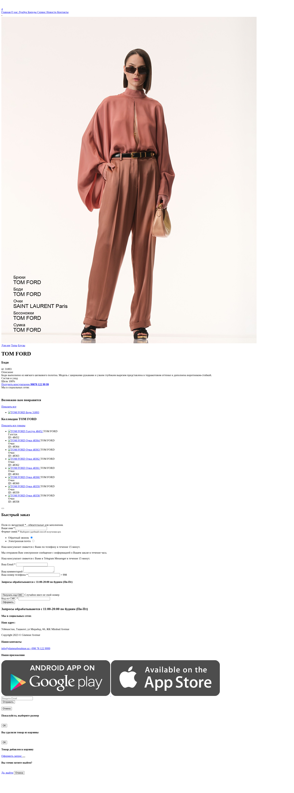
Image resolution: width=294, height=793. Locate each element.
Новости (51, 12)
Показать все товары (13, 425)
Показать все (8, 406)
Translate (26, 6)
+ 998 (64, 574)
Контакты (63, 12)
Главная (6, 12)
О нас (15, 12)
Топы (14, 345)
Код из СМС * (9, 598)
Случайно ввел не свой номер (41, 594)
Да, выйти (7, 772)
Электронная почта (19, 541)
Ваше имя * (8, 528)
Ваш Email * (8, 564)
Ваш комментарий (12, 571)
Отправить (8, 702)
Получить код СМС (12, 595)
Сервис (41, 12)
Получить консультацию (25, 384)
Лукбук (23, 12)
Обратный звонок (19, 537)
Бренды (32, 12)
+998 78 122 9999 (40, 648)
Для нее (5, 345)
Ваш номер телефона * (14, 574)
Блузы (21, 345)
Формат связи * (10, 531)
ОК (4, 725)
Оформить (8, 602)
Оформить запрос (11, 756)
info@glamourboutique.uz (15, 648)
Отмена (7, 708)
